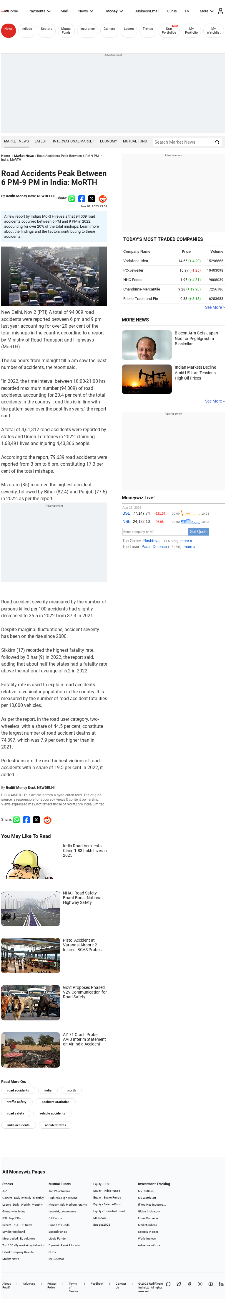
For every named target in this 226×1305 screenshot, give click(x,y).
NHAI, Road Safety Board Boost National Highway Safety (82, 898)
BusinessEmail (146, 11)
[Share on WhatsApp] (168, 1287)
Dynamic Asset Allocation (65, 1245)
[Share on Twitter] (91, 198)
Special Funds (58, 1232)
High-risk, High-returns (63, 1198)
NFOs (52, 1252)
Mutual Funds (66, 31)
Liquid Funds (57, 1238)
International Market (73, 141)
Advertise (29, 1284)
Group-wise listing (14, 1211)
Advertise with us (149, 1245)
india (47, 1090)
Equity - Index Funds (106, 1191)
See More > (215, 307)
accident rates (55, 1125)
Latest (41, 141)
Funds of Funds (59, 1225)
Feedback (97, 1284)
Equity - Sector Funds (107, 1197)
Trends (148, 29)
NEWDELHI (46, 196)
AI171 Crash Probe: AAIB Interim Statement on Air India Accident (84, 1039)
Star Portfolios (169, 31)
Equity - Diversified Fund (109, 1211)
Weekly (26, 1198)
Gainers (109, 29)
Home (13, 11)
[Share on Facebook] (81, 198)
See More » (215, 401)
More (204, 11)
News (83, 11)
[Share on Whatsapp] (71, 198)
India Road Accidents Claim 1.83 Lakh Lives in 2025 (85, 850)
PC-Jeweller (133, 270)
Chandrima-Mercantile (141, 289)
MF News (99, 1218)
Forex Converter (148, 1218)
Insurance (87, 29)
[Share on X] (179, 1287)
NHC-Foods (132, 280)
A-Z (4, 1191)
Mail (64, 11)
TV (187, 11)
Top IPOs (15, 1218)
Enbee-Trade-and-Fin (140, 298)
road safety (15, 1113)
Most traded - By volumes (18, 1238)
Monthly (38, 1198)
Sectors (46, 29)
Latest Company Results (18, 1252)
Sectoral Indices (148, 1232)
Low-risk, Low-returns (62, 1211)
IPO (4, 1218)
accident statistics (55, 1102)
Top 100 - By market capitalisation (23, 1245)
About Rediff (6, 1285)
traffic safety (16, 1102)
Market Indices (147, 1225)
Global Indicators (149, 1211)
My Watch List (147, 1198)
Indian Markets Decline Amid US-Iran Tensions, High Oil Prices (196, 372)
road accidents (18, 1090)
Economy (108, 141)
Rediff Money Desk (21, 196)
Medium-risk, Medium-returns (68, 1204)
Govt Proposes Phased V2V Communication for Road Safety (85, 992)
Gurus (172, 11)
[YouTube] (210, 1287)
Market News (16, 141)
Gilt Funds (55, 1218)
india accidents (18, 1125)
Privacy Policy (51, 1285)
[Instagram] (200, 1287)
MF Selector (56, 1259)
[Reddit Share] (101, 198)
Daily (17, 1198)
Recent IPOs (10, 1225)
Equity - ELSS (101, 1184)
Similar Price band (13, 1232)
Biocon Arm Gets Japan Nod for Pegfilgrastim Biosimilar (196, 338)
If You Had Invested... (152, 1204)
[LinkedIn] (221, 1287)
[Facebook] (189, 1287)
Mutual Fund (135, 141)
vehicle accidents (52, 1113)
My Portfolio (191, 31)
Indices (26, 29)
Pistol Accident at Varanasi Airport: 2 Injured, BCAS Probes (82, 945)
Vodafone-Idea (135, 261)
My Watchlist (214, 31)
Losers (129, 29)
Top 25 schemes (59, 1191)
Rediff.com (156, 1284)
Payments (37, 11)
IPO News (26, 1225)
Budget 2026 (101, 1225)
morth (71, 1090)
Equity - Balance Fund (107, 1204)
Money (112, 11)
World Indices (147, 1238)
